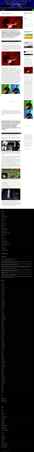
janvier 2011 (2, 300)
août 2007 (2, 349)
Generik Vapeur (3, 413)
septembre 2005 (3, 383)
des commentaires (4, 400)
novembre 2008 (3, 331)
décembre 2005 (3, 378)
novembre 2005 (3, 380)
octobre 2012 (3, 288)
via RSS (27, 37)
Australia (2, 120)
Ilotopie (2, 415)
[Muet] (18, 41)
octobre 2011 (3, 294)
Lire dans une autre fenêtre (8, 135)
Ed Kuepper (12, 120)
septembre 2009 (3, 319)
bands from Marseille (8, 120)
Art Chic (2, 409)
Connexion (2, 397)
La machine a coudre (3, 416)
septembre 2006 (3, 365)
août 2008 (2, 334)
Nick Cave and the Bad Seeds (5, 30)
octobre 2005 (3, 381)
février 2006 (2, 375)
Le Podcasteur (3, 438)
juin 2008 (2, 337)
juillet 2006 (2, 368)
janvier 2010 (2, 315)
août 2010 (2, 307)
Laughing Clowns (3, 223)
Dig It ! (2, 410)
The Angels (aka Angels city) (5, 244)
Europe (16, 120)
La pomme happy (3, 418)
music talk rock (3, 231)
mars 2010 (2, 312)
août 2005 (2, 384)
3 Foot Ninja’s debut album (16, 164)
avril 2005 (2, 390)
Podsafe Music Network (4, 442)
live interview (3, 225)
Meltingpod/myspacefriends (4, 425)
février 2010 (2, 313)
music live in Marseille (4, 229)
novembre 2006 (3, 362)
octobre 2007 (3, 347)
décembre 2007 (3, 344)
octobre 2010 (3, 304)
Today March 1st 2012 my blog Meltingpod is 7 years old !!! (8, 268)
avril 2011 (2, 297)
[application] (11, 41)
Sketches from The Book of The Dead (13, 71)
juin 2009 (2, 322)
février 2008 (2, 341)
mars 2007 (2, 356)
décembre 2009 (3, 316)
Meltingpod (3, 9)
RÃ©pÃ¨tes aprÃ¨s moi (4, 444)
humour (2, 222)
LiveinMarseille (3, 422)
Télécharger (14, 135)
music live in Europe (3, 228)
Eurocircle (2, 412)
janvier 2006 (2, 377)
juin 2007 (2, 352)
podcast (11, 30)
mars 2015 (2, 282)
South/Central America (4, 241)
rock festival (2, 238)
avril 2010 (2, 310)
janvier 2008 (2, 343)
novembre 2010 (3, 303)
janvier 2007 (2, 359)
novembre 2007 (3, 346)
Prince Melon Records (4, 428)
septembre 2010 (3, 306)
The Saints (2, 247)
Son (2, 38)
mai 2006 (2, 371)
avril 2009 (2, 325)
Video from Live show (15, 30)
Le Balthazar (2, 421)
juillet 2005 (2, 386)
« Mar (25, 28)
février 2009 (2, 328)
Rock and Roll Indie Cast (4, 447)
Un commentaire (10, 130)
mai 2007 (2, 353)
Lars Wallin (2, 419)
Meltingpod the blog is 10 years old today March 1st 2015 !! (9, 258)
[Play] (24, 54)
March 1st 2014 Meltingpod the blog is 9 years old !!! (8, 260)
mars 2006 (2, 374)
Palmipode (2, 441)
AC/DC (2, 213)
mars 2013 (2, 285)
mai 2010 (2, 309)
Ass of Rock (2, 435)
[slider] (20, 41)
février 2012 (2, 291)
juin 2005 (2, 387)
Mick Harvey (27, 58)
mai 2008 (2, 338)
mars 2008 (2, 340)
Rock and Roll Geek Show (4, 445)
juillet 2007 (2, 350)
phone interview (3, 235)
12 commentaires (12, 38)
